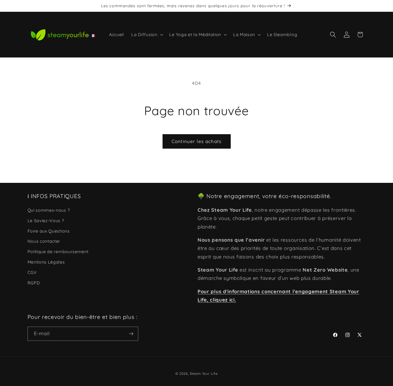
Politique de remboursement (58, 251)
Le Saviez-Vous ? (46, 220)
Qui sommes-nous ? (49, 210)
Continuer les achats (196, 141)
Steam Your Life (204, 373)
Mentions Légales (46, 262)
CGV (32, 272)
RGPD (34, 282)
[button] (147, 34)
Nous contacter (44, 241)
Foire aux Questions (49, 231)
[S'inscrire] (131, 334)
